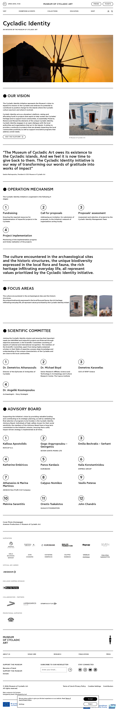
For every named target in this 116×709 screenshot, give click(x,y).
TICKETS (108, 4)
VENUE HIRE (32, 654)
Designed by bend (8, 694)
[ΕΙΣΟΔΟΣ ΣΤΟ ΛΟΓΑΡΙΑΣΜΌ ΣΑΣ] (108, 11)
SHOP (93, 11)
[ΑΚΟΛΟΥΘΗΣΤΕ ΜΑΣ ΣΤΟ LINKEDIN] (95, 670)
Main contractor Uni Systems (12, 692)
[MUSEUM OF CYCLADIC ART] (58, 4)
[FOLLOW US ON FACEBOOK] (80, 670)
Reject (90, 704)
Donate (6, 674)
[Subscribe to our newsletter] (70, 670)
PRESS (108, 654)
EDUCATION (74, 11)
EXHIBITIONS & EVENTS (27, 11)
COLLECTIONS (52, 11)
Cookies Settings (94, 686)
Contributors (108, 686)
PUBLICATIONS (84, 654)
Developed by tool (21, 694)
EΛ (5, 4)
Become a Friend (9, 668)
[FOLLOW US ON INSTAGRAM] (85, 670)
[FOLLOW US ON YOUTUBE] (90, 670)
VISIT (4, 11)
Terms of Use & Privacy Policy (74, 686)
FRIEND (96, 4)
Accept (90, 699)
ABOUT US (6, 654)
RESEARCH (57, 654)
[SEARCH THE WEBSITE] (112, 11)
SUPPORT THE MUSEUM (12, 671)
